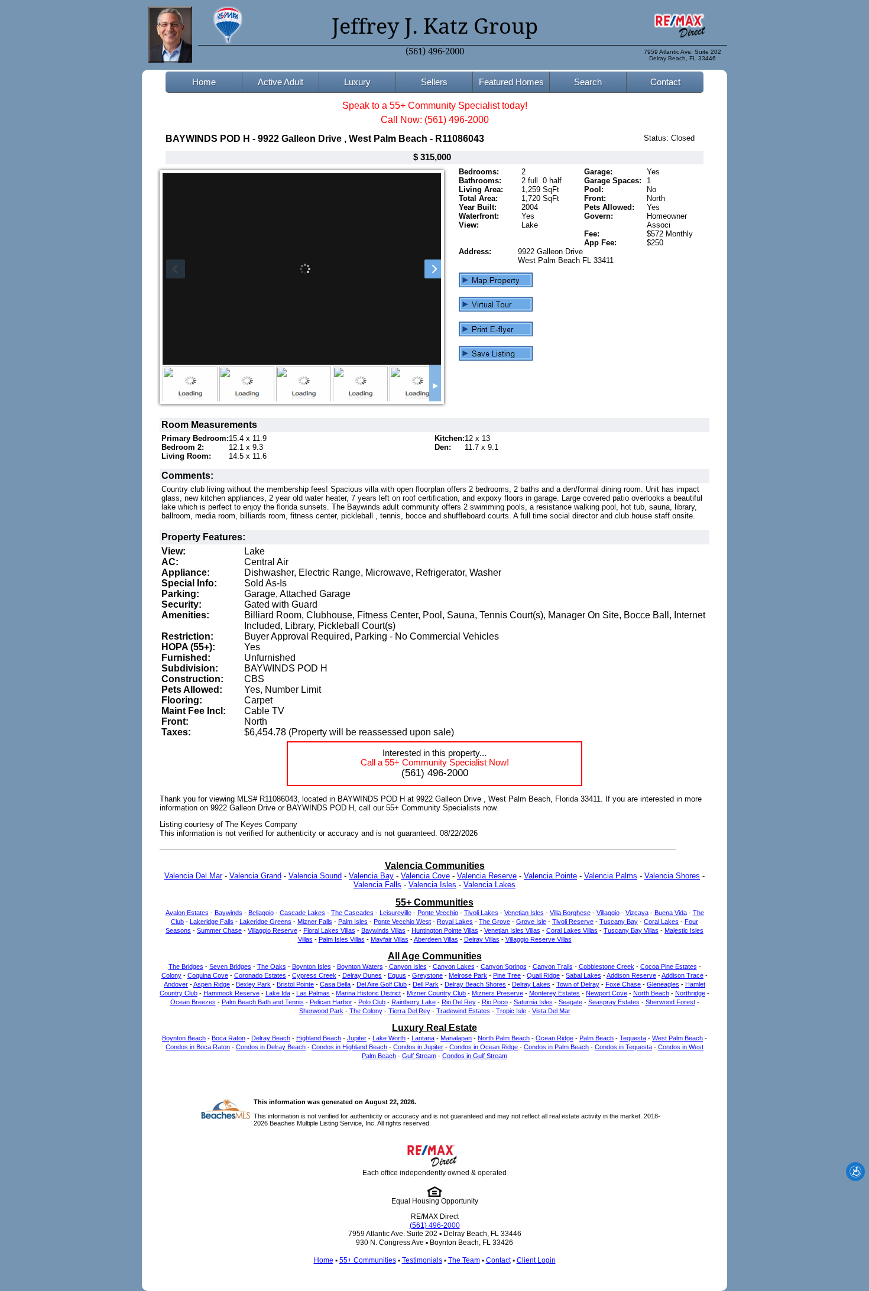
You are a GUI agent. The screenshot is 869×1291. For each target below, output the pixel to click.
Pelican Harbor (331, 1001)
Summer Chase (219, 930)
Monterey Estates (554, 993)
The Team (464, 1260)
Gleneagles (663, 984)
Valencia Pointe (550, 875)
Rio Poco (495, 1001)
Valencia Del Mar (193, 875)
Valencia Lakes (489, 884)
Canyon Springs (504, 966)
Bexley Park (253, 984)
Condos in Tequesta (623, 1046)
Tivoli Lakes (481, 912)
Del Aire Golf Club (381, 984)
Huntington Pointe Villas (444, 930)
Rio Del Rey (459, 1001)
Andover (176, 984)
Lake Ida (277, 993)
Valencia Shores (672, 875)
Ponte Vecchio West (402, 921)
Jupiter (357, 1038)
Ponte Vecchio (437, 912)
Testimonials (422, 1260)
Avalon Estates (187, 912)
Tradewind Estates (463, 1010)
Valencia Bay (371, 875)
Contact (665, 82)
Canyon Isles (408, 966)
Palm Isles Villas (342, 939)
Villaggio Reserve (272, 930)
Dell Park (426, 984)
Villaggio (608, 912)
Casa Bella (335, 984)
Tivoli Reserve (573, 921)
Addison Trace (682, 975)
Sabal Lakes (583, 975)
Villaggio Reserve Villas (538, 939)
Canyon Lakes (454, 966)
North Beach (651, 993)
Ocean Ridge (554, 1038)
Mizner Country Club (436, 993)
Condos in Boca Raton (198, 1046)
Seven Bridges (230, 966)
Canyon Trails (553, 966)
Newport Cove (606, 993)
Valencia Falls (377, 884)
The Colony (365, 1010)
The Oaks (271, 966)
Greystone (427, 975)
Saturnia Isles (533, 1001)
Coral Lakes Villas (572, 930)
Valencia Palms (610, 875)
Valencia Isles (432, 884)
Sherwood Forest (670, 1001)
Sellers (434, 82)
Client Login (536, 1260)
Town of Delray (577, 984)
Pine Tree (507, 975)
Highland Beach (318, 1038)
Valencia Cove (425, 875)
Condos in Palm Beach (556, 1046)
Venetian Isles (524, 912)
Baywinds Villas (383, 930)
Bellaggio (261, 912)
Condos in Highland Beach (349, 1046)
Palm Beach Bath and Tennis (263, 1001)
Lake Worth (389, 1038)
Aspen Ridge (211, 984)
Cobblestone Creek (606, 966)
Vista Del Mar (551, 1010)
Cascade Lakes (302, 912)
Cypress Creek (314, 975)
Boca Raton (228, 1038)
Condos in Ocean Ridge (483, 1046)
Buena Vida (670, 912)
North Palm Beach (504, 1038)
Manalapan (456, 1038)
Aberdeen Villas (436, 939)
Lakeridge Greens (265, 921)
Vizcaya (636, 912)
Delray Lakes (531, 984)
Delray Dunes (362, 975)
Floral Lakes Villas (329, 930)
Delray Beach (270, 1038)
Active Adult (280, 82)
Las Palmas (313, 993)
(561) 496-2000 (435, 51)
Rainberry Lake (413, 1001)
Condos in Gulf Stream (474, 1055)
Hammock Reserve (231, 993)
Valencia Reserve (487, 875)
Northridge (690, 993)
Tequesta (633, 1038)
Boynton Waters (360, 966)
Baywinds (228, 912)
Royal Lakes (455, 921)
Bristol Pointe (295, 984)
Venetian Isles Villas (512, 930)
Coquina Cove (207, 975)
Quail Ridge (543, 975)
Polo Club (371, 1001)
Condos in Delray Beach (271, 1046)
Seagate (570, 1001)
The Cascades (352, 912)
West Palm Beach (677, 1038)
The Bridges (185, 966)
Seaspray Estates (614, 1001)
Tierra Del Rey (409, 1010)
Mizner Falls (314, 921)
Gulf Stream (419, 1055)
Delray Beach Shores (475, 984)
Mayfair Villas (389, 939)
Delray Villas (482, 939)
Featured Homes (511, 82)
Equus (397, 975)
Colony (171, 975)
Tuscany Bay (618, 921)
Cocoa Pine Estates (668, 966)
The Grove (494, 921)
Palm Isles (353, 921)
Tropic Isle (511, 1010)
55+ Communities (367, 1260)
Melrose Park (468, 975)
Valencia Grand (255, 875)
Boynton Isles (311, 966)
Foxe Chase (623, 984)
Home (204, 82)
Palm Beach (596, 1038)
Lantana (422, 1038)
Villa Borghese (570, 912)
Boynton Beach (184, 1038)
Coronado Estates (260, 975)
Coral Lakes (661, 921)
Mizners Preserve (497, 993)
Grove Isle (531, 921)
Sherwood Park (321, 1010)
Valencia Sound (315, 875)
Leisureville (395, 912)
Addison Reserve (631, 975)
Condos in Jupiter (418, 1046)
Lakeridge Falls (212, 921)
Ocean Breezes (193, 1001)
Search (588, 82)
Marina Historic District (368, 993)
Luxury (357, 82)
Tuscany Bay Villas (631, 930)
